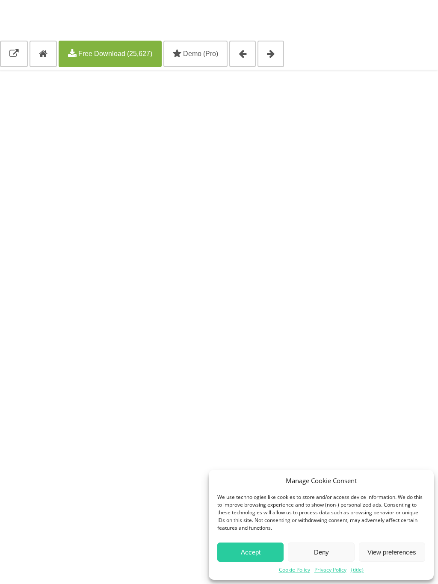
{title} (357, 569)
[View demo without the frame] (14, 54)
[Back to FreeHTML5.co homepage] (43, 54)
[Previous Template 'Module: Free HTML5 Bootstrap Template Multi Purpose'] (242, 54)
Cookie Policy (294, 569)
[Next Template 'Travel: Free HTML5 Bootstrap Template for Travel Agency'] (270, 54)
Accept (250, 552)
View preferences (391, 552)
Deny (321, 552)
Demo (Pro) (199, 53)
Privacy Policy (330, 569)
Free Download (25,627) (114, 53)
